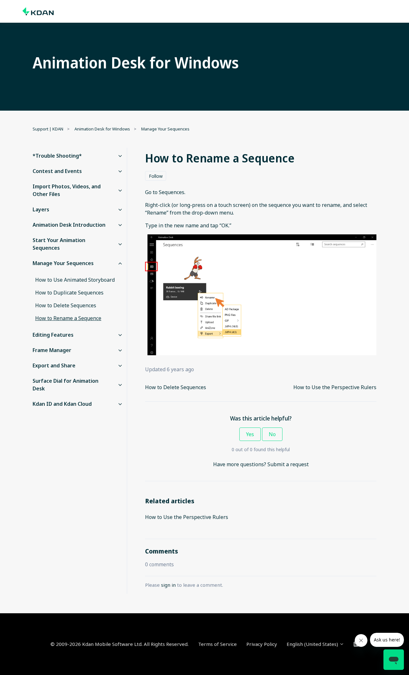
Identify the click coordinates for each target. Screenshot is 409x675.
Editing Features (53, 334)
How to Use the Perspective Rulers (334, 387)
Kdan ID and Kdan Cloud (62, 403)
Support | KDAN (48, 129)
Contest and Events (57, 171)
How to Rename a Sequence (68, 318)
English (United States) (313, 644)
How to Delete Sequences (175, 387)
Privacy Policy (261, 644)
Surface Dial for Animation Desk (65, 384)
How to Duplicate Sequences (69, 292)
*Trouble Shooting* (57, 155)
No (272, 434)
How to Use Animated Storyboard (75, 279)
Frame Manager (52, 350)
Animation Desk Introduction (69, 224)
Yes (250, 434)
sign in (168, 585)
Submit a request (288, 464)
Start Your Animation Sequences (59, 244)
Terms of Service (217, 644)
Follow (156, 176)
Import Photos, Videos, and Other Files (67, 190)
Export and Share (54, 365)
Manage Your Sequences (165, 129)
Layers (41, 209)
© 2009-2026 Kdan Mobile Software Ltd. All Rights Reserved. (119, 644)
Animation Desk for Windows (102, 129)
